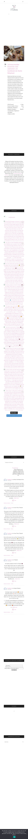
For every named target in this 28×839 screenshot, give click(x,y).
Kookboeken (10, 107)
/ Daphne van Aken (11, 114)
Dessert (11, 104)
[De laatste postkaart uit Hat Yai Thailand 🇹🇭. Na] (14, 294)
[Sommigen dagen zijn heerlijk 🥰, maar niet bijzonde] (14, 315)
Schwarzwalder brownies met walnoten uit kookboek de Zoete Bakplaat (15, 68)
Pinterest (6, 175)
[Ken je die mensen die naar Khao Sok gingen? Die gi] (14, 273)
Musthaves (15, 107)
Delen (12, 503)
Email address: (8, 668)
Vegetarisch (16, 110)
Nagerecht (9, 109)
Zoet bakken (10, 112)
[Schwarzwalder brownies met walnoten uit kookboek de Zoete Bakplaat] (14, 53)
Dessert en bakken (11, 106)
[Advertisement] (14, 31)
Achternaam (7, 666)
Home (16, 106)
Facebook (15, 173)
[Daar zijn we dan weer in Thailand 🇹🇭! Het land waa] (14, 336)
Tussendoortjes (11, 110)
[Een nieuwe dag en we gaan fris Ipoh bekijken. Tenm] (14, 358)
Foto (15, 500)
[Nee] (26, 834)
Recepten (14, 109)
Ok (14, 836)
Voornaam (8, 665)
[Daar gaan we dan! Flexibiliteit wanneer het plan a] (14, 252)
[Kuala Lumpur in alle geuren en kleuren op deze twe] (14, 400)
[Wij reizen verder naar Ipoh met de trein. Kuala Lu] (14, 379)
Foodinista (9, 479)
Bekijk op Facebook (7, 503)
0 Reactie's (22, 108)
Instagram (20, 173)
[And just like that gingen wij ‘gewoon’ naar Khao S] (14, 231)
